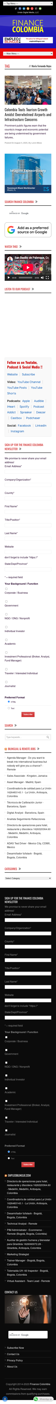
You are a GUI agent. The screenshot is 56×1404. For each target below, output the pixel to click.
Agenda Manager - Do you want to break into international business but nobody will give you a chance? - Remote (27, 763)
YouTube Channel (28, 382)
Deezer (41, 412)
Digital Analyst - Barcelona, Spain (25, 812)
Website (12, 374)
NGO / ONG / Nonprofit (17, 618)
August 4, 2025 (21, 142)
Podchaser (33, 418)
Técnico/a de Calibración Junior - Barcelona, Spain (25, 804)
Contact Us (13, 1354)
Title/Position (12, 519)
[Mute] (42, 277)
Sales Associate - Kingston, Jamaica (27, 775)
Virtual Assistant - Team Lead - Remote (28, 1281)
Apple (26, 401)
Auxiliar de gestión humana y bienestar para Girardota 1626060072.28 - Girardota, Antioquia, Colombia (28, 1244)
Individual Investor (15, 631)
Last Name (11, 533)
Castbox (16, 418)
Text (12, 708)
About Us (12, 1366)
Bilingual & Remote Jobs (22, 749)
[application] (28, 267)
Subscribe (28, 374)
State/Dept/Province (16, 564)
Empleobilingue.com (19, 1175)
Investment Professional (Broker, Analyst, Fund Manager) (27, 658)
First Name (11, 506)
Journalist (10, 686)
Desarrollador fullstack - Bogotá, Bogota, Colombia (24, 855)
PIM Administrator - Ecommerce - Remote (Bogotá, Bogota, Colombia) (27, 1232)
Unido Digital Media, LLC (28, 12)
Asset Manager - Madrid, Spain (24, 782)
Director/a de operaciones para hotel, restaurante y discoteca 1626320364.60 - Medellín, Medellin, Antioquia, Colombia (29, 831)
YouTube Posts (17, 387)
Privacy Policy (15, 1360)
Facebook (24, 425)
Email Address (13, 466)
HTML (13, 701)
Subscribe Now (15, 1348)
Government (11, 605)
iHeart (11, 406)
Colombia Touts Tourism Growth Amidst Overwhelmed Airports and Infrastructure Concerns (28, 114)
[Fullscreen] (47, 277)
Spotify (24, 406)
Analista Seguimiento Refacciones (26, 819)
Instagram (17, 431)
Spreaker (26, 412)
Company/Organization (18, 479)
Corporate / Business (16, 592)
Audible (39, 401)
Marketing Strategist (18, 1254)
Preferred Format (15, 697)
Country (9, 493)
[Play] (8, 277)
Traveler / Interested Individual (21, 673)
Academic (10, 643)
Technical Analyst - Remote (22, 1223)
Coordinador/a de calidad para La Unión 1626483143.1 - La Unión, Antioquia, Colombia (29, 792)
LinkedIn (41, 425)
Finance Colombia (40, 1384)
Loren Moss (36, 142)
